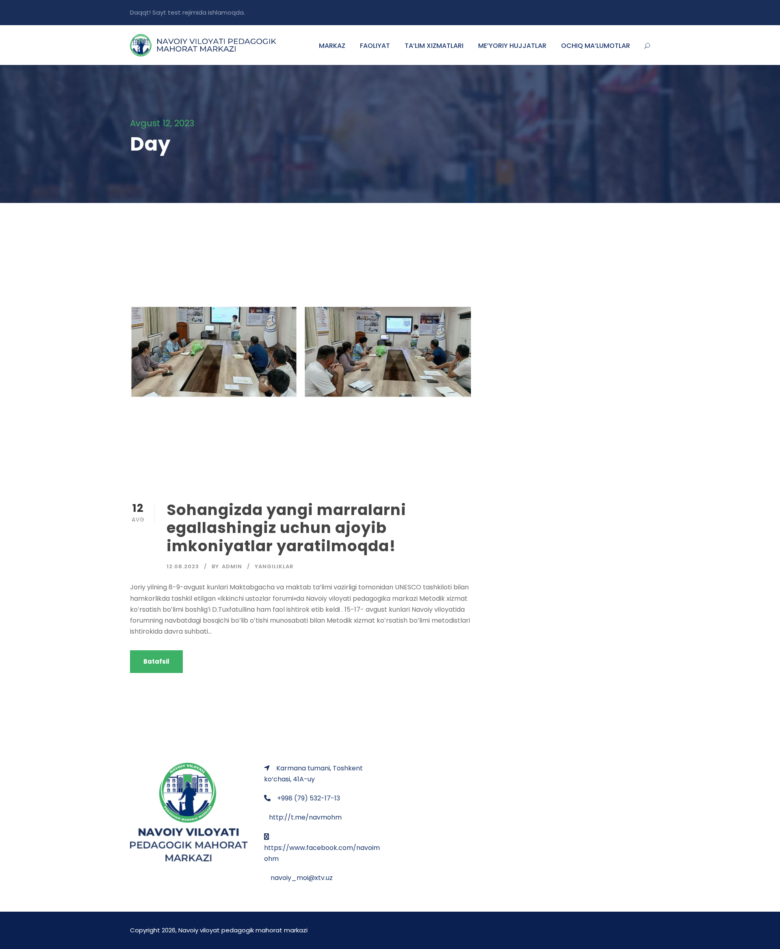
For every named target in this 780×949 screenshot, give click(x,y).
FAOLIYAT (375, 45)
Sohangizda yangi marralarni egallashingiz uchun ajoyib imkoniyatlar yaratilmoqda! (286, 527)
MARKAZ (332, 45)
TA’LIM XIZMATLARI (434, 45)
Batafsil (156, 661)
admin (232, 566)
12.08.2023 (183, 566)
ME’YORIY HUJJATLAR (512, 45)
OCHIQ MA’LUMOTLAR (595, 45)
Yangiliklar (274, 566)
